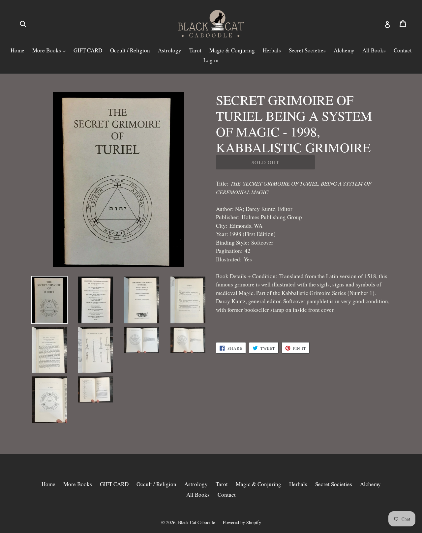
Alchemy (344, 50)
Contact (403, 50)
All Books (374, 50)
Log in (211, 60)
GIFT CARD (88, 50)
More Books (47, 50)
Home (17, 50)
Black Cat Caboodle (196, 522)
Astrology (169, 50)
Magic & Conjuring (232, 50)
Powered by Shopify (242, 522)
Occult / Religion (130, 50)
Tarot (195, 50)
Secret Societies (307, 50)
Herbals (272, 50)
